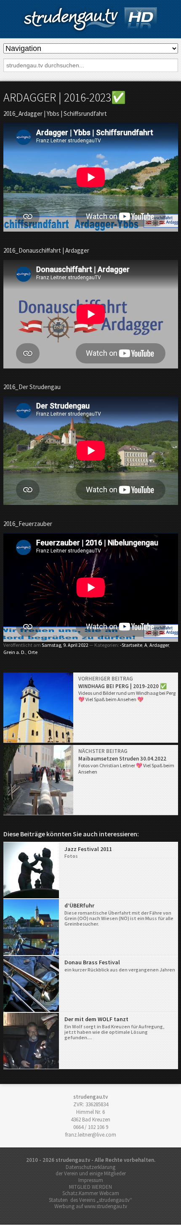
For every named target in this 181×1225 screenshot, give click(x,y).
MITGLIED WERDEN (90, 1186)
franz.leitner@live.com (90, 1134)
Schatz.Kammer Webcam (90, 1193)
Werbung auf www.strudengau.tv (90, 1206)
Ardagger (159, 645)
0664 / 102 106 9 (90, 1127)
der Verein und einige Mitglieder (91, 1173)
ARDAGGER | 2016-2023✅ (64, 97)
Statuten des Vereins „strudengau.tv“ (90, 1200)
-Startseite (131, 645)
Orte (32, 652)
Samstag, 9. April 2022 (65, 645)
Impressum (90, 1180)
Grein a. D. (14, 652)
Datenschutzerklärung (90, 1167)
